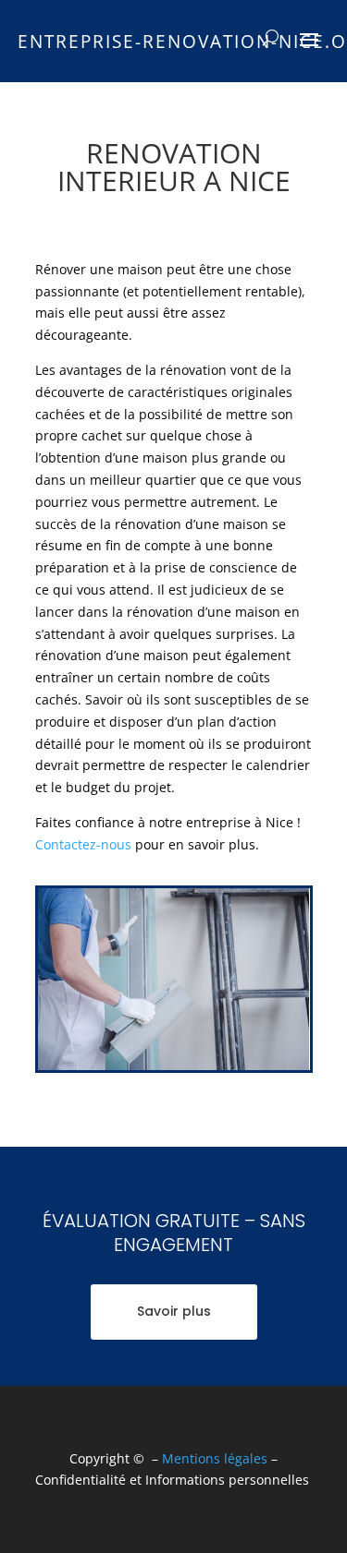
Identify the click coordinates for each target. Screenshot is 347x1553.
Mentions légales (214, 1458)
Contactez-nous (83, 844)
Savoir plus (174, 1311)
